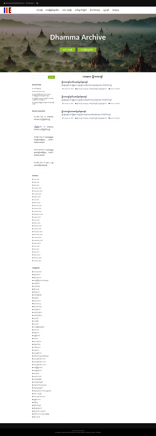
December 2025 (38, 191)
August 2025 (37, 197)
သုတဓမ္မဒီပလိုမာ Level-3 (40, 364)
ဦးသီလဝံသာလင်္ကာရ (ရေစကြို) (41, 414)
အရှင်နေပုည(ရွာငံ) (38, 387)
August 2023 (37, 243)
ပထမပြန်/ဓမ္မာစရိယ (87, 50)
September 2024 (38, 214)
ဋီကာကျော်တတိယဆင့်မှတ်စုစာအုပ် (75, 82)
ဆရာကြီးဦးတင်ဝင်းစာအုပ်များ (41, 280)
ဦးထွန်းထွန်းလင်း (103, 88)
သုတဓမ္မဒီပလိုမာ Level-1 (40, 359)
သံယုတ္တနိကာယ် (37, 353)
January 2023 (37, 260)
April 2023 (36, 252)
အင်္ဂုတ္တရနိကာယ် (38, 370)
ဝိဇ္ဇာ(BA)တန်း (37, 344)
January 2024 (37, 228)
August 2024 (37, 217)
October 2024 (37, 211)
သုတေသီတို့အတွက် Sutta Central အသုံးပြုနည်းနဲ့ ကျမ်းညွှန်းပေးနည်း (41, 94)
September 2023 (38, 240)
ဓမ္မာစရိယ (36, 298)
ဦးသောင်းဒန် (37, 417)
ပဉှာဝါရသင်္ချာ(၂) (38, 315)
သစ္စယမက (36, 350)
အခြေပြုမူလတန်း (38, 367)
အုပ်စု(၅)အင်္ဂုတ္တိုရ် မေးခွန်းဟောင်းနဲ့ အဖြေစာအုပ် (43, 103)
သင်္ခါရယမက (37, 347)
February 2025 (38, 205)
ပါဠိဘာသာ (36, 332)
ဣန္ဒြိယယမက (37, 399)
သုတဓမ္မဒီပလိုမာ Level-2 (40, 361)
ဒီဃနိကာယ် (37, 292)
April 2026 (36, 185)
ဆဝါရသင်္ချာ (37, 286)
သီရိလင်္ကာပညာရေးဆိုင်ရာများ (41, 356)
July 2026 (36, 179)
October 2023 (37, 237)
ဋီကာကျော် (79, 88)
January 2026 (37, 188)
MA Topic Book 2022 (39, 91)
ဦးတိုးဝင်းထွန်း (37, 405)
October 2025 (37, 194)
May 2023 (36, 249)
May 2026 (36, 182)
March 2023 (37, 255)
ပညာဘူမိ (106, 10)
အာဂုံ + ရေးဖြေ (66, 10)
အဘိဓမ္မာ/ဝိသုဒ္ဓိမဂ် (81, 10)
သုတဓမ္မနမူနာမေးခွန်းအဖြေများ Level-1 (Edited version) (43, 139)
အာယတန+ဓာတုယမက (39, 396)
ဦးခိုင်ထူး (36, 402)
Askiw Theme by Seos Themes (91, 432)
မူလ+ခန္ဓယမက (37, 341)
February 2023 (38, 257)
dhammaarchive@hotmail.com (15, 3)
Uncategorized (38, 271)
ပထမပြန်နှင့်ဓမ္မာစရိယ (52, 10)
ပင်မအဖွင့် (39, 10)
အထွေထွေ (115, 10)
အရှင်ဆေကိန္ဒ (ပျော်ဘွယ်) (40, 385)
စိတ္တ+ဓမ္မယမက (37, 277)
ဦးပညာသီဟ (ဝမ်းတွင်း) (40, 411)
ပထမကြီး (36, 321)
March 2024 (37, 223)
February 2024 (38, 226)
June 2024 (36, 220)
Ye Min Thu (38, 116)
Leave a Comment (115, 88)
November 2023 (38, 234)
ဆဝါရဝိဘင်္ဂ (37, 283)
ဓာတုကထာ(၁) (37, 300)
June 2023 (36, 246)
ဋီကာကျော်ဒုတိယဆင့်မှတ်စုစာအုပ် (74, 97)
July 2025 (36, 199)
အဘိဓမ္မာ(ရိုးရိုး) (38, 379)
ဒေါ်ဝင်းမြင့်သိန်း (38, 295)
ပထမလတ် (36, 329)
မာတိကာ (36, 338)
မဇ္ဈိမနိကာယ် (37, 335)
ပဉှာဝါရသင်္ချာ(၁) (38, 312)
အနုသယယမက (38, 376)
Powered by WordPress (78, 430)
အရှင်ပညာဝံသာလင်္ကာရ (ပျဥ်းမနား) (42, 390)
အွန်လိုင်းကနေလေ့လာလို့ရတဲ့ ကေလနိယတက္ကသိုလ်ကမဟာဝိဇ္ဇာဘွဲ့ (43, 99)
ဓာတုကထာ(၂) (37, 303)
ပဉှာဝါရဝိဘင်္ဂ (37, 309)
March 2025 (37, 202)
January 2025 (37, 208)
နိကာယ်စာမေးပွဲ (95, 10)
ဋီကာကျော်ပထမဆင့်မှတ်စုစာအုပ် (74, 111)
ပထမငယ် (36, 324)
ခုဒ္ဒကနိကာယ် (37, 274)
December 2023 (38, 231)
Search (51, 77)
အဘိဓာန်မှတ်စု (37, 88)
